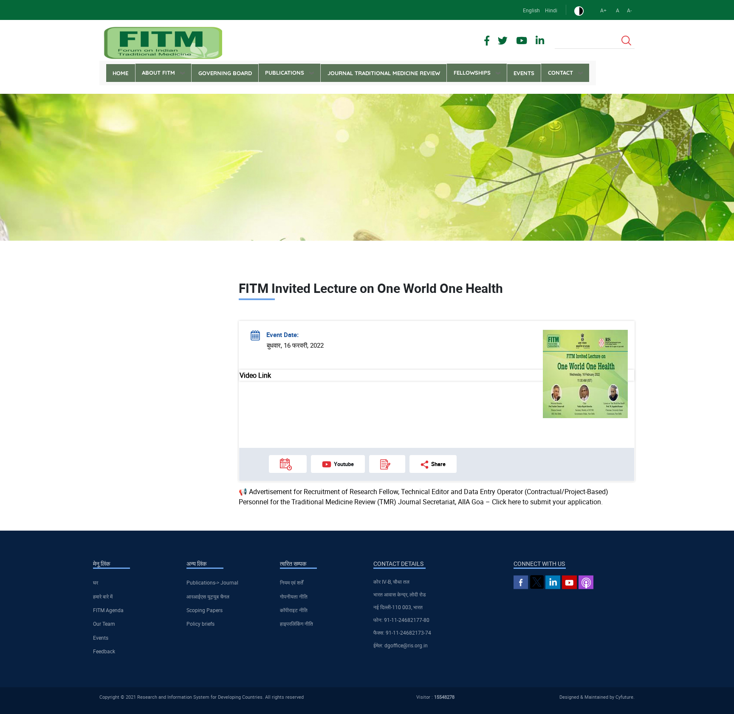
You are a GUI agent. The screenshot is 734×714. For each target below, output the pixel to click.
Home (120, 73)
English (531, 10)
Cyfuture (624, 697)
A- (629, 10)
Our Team (104, 623)
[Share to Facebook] (581, 263)
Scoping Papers (204, 610)
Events (524, 73)
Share (438, 464)
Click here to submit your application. (547, 501)
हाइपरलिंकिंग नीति (296, 623)
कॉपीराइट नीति (294, 610)
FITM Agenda (108, 610)
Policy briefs (200, 623)
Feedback (104, 651)
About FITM (158, 72)
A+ (603, 10)
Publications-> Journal (212, 582)
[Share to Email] (617, 263)
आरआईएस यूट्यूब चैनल (207, 596)
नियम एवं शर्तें (291, 582)
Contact (560, 72)
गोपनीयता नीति (294, 596)
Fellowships (472, 72)
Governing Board (225, 73)
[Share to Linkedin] (593, 263)
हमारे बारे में (103, 596)
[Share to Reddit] (605, 263)
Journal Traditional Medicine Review (383, 73)
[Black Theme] (579, 10)
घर (95, 582)
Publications (284, 72)
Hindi (551, 10)
